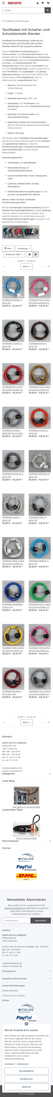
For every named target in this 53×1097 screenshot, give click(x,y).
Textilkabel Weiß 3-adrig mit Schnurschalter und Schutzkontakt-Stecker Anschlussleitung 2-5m (13, 562)
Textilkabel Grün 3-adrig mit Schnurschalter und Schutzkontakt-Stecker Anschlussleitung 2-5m (40, 606)
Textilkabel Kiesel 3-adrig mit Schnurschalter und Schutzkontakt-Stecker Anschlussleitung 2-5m (12, 519)
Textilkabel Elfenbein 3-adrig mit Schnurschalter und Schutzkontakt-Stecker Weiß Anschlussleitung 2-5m (39, 475)
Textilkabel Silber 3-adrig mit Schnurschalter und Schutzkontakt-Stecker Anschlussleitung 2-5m (39, 519)
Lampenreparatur (10, 990)
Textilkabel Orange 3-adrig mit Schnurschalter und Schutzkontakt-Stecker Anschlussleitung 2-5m (39, 432)
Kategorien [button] (8, 773)
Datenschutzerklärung (15, 908)
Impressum (9, 1064)
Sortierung (22, 248)
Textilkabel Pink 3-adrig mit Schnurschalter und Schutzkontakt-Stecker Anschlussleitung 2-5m (39, 649)
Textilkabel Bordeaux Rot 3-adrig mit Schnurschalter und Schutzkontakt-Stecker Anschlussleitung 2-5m (12, 693)
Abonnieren (40, 920)
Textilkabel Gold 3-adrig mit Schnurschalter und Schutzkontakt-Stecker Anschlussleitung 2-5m (39, 388)
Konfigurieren (26, 1079)
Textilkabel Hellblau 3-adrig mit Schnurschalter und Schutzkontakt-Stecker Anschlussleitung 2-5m (39, 562)
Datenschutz (22, 1064)
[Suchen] (48, 10)
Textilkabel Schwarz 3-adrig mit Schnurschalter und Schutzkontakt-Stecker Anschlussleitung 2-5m (12, 345)
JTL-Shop (31, 1093)
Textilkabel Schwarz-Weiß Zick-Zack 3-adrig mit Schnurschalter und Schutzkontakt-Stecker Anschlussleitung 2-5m (13, 432)
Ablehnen (26, 1087)
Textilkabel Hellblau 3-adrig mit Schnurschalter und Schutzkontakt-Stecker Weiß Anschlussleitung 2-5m (12, 301)
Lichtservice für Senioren (13, 995)
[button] (37, 3)
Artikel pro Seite (13, 254)
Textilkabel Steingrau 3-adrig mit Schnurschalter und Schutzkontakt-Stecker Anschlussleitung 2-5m (13, 475)
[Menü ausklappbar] (3, 1)
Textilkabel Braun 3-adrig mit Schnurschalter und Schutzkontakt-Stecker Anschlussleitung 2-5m (39, 345)
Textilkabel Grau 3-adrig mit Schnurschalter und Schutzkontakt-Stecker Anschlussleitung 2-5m (40, 693)
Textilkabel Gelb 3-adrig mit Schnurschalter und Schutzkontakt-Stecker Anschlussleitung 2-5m (13, 649)
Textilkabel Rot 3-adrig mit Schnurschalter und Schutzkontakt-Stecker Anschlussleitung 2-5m (13, 388)
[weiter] (48, 266)
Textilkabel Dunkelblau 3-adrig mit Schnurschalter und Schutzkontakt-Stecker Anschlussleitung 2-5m (12, 606)
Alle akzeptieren (26, 1071)
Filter (9, 248)
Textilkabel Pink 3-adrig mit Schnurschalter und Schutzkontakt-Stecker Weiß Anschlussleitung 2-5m (39, 301)
